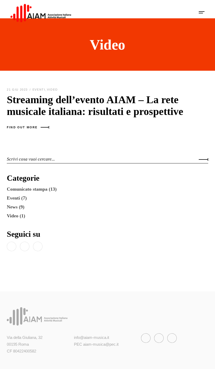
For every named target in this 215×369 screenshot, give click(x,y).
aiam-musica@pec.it (101, 344)
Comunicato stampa (27, 189)
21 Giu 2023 (18, 89)
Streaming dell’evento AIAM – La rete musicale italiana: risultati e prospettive (95, 105)
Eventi (39, 89)
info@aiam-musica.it (91, 337)
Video (52, 89)
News (12, 207)
